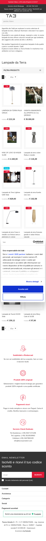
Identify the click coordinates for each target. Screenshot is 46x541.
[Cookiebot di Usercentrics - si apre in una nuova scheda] (33, 242)
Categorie (6, 503)
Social (4, 508)
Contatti (5, 493)
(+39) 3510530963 (28, 440)
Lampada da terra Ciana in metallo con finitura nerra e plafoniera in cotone (12, 237)
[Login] (30, 15)
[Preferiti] (17, 89)
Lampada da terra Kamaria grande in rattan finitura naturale (33, 237)
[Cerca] (40, 21)
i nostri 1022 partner (16, 254)
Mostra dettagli (32, 282)
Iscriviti (38, 480)
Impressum (35, 533)
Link (33, 485)
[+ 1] (7, 79)
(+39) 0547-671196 (29, 438)
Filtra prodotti (11, 72)
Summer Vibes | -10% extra (23, 2)
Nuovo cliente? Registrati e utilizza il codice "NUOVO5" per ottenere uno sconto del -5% (23, 10)
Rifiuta (23, 297)
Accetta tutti (23, 289)
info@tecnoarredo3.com (23, 446)
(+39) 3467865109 (26, 443)
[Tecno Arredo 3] (11, 15)
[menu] (3, 16)
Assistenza (6, 498)
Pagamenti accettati (10, 513)
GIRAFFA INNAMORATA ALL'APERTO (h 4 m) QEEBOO (32, 115)
